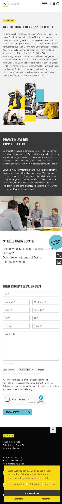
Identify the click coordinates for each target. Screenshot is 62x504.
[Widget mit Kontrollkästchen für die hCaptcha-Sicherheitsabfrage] (24, 399)
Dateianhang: (9, 369)
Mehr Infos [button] (45, 478)
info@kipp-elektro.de (15, 463)
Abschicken (13, 412)
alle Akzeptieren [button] (32, 493)
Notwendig (18, 484)
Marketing (49, 484)
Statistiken (34, 484)
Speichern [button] (18, 498)
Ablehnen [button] (46, 498)
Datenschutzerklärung (22, 389)
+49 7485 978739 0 (14, 457)
